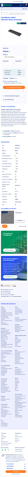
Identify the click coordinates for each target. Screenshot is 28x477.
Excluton (16, 379)
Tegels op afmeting (5, 324)
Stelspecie (17, 361)
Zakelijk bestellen (18, 415)
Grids (2, 359)
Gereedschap (17, 370)
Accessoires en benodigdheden (4, 370)
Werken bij (17, 401)
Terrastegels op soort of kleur (7, 315)
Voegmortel (3, 367)
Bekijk (4, 226)
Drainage (17, 317)
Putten (16, 345)
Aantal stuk (5, 61)
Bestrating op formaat (5, 329)
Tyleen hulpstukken (19, 311)
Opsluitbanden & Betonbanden (7, 344)
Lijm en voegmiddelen (5, 365)
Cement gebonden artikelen (6, 368)
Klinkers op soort (4, 337)
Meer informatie (22, 226)
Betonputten (17, 355)
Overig (16, 367)
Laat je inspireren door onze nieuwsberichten (20, 396)
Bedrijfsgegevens (18, 405)
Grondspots (3, 416)
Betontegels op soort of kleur (6, 313)
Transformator (3, 415)
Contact (16, 409)
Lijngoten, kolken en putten (20, 335)
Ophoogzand (18, 212)
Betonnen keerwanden (19, 363)
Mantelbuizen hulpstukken (20, 330)
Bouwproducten (18, 373)
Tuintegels (3, 308)
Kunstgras (3, 396)
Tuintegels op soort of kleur (6, 312)
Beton (16, 350)
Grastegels (3, 340)
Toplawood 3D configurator (20, 406)
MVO (2, 440)
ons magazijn (18, 83)
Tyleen (16, 307)
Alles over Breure (18, 394)
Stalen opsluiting (4, 389)
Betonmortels (3, 361)
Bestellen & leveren (18, 410)
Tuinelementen (13, 12)
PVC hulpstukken (4, 423)
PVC (2, 420)
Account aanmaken (18, 416)
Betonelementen (20, 12)
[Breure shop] (6, 5)
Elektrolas (17, 313)
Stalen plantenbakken (5, 387)
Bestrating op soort (4, 331)
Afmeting (5, 54)
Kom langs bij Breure (9, 276)
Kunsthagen (3, 400)
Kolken (16, 338)
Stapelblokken (4, 381)
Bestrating (3, 328)
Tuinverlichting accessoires (6, 413)
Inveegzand (3, 373)
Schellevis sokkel (4, 14)
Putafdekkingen (18, 346)
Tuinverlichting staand (5, 407)
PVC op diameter (4, 426)
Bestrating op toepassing (6, 332)
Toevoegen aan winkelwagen (15, 87)
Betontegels (3, 310)
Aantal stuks (18, 61)
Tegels (2, 307)
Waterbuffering (18, 339)
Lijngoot (16, 337)
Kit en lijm (3, 375)
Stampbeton (17, 359)
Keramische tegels (4, 316)
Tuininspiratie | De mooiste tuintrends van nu (20, 399)
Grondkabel (17, 331)
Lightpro (16, 385)
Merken (16, 378)
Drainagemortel (4, 372)
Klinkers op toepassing (5, 333)
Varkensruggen (4, 343)
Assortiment (6, 12)
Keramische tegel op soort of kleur (6, 321)
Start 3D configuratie (9, 250)
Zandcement (17, 362)
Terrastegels (3, 311)
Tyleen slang (17, 308)
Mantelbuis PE (17, 327)
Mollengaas (3, 360)
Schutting (3, 383)
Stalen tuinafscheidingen (5, 391)
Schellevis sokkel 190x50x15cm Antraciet (17, 14)
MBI (15, 389)
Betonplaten (17, 354)
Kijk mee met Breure (19, 407)
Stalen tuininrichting (4, 388)
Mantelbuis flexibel (18, 326)
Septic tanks (17, 342)
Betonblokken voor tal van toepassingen (20, 352)
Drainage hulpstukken (19, 320)
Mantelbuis (17, 324)
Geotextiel (3, 357)
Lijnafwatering (17, 341)
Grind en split (3, 356)
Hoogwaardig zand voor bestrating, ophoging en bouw (7, 353)
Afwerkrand (3, 385)
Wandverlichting (4, 412)
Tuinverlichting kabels (5, 411)
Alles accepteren (15, 471)
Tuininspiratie (3, 436)
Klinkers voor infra (4, 339)
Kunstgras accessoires (5, 399)
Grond (2, 355)
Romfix (16, 383)
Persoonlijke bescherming (20, 374)
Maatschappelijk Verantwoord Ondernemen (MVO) (20, 403)
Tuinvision (17, 390)
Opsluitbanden (4, 323)
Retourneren (17, 412)
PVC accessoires (4, 424)
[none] (2, 9)
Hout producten (18, 369)
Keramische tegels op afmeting (5, 318)
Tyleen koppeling (18, 310)
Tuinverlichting (4, 404)
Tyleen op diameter (19, 312)
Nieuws (2, 435)
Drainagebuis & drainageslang (20, 319)
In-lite (16, 386)
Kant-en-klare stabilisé (19, 358)
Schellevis (17, 381)
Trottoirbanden (4, 345)
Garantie (16, 414)
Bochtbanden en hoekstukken (7, 346)
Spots (2, 408)
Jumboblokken (4, 341)
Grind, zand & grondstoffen (6, 350)
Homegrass (17, 382)
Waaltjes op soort (4, 336)
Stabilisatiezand (18, 357)
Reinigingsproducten (19, 371)
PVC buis (2, 422)
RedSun (16, 387)
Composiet (3, 392)
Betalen (16, 411)
